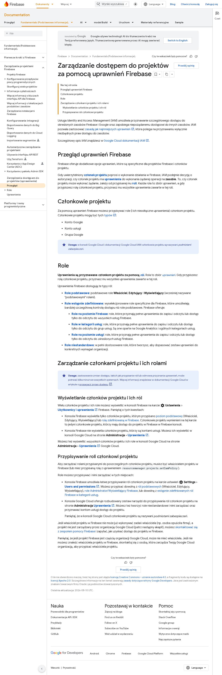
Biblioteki (56, 628)
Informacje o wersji (169, 628)
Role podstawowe (77, 293)
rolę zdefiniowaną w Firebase (120, 420)
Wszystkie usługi (179, 653)
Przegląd (9, 22)
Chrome (110, 653)
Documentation (17, 15)
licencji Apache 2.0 (61, 580)
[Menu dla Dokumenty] (53, 4)
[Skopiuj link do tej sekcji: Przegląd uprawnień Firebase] (134, 155)
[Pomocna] (191, 56)
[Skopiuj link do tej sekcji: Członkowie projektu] (114, 202)
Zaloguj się (211, 4)
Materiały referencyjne (155, 22)
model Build (101, 22)
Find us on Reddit (114, 617)
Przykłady (56, 622)
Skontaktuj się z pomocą (172, 611)
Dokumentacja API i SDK (64, 617)
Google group (166, 622)
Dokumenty (42, 4)
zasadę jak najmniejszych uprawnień (107, 129)
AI (81, 22)
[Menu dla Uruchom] (134, 22)
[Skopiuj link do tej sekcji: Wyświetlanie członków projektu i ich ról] (145, 398)
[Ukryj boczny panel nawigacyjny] (41, 668)
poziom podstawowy (169, 416)
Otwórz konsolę (190, 4)
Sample (179, 22)
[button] (20, 57)
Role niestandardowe (79, 345)
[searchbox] (23, 33)
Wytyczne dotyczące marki (174, 633)
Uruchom (124, 22)
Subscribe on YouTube (117, 628)
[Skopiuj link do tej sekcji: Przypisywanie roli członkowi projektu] (141, 457)
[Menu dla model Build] (112, 22)
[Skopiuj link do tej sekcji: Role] (72, 266)
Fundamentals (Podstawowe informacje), (45, 22)
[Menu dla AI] (87, 22)
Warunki (55, 667)
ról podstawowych (149, 486)
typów (108, 215)
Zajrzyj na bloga (113, 611)
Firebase (62, 56)
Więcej (65, 4)
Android (94, 653)
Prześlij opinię (186, 65)
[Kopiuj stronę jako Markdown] (167, 74)
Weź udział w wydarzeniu (119, 633)
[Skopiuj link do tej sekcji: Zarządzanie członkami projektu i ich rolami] (170, 364)
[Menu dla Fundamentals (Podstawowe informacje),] (73, 22)
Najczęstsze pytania (170, 639)
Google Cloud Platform (150, 653)
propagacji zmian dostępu (93, 384)
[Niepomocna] (196, 56)
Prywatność (69, 667)
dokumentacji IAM (124, 140)
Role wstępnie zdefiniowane (84, 303)
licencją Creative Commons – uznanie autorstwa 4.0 (138, 577)
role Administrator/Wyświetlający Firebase (111, 491)
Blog (172, 4)
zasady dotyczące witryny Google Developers (147, 580)
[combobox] (112, 4)
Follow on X (111, 622)
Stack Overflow (167, 617)
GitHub (55, 633)
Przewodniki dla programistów (67, 611)
